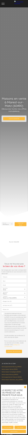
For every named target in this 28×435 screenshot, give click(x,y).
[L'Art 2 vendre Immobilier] (21, 3)
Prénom (5, 277)
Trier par (4, 223)
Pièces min (6, 309)
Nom (4, 281)
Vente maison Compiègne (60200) (11, 372)
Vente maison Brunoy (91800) (10, 374)
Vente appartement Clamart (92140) (12, 377)
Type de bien (5, 292)
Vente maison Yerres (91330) (10, 369)
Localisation (5, 296)
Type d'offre (5, 288)
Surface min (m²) (7, 305)
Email (4, 285)
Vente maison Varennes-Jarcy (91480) (12, 379)
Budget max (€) (7, 301)
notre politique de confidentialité (10, 424)
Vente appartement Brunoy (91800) (11, 366)
